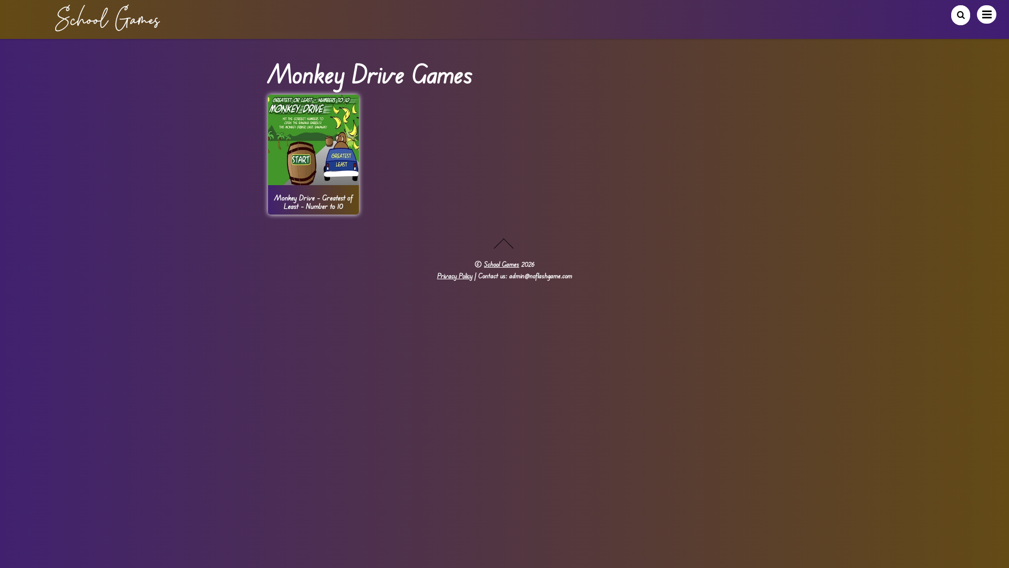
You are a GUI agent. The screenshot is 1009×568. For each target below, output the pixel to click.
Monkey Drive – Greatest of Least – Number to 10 (313, 201)
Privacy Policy (454, 275)
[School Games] (107, 27)
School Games (501, 264)
